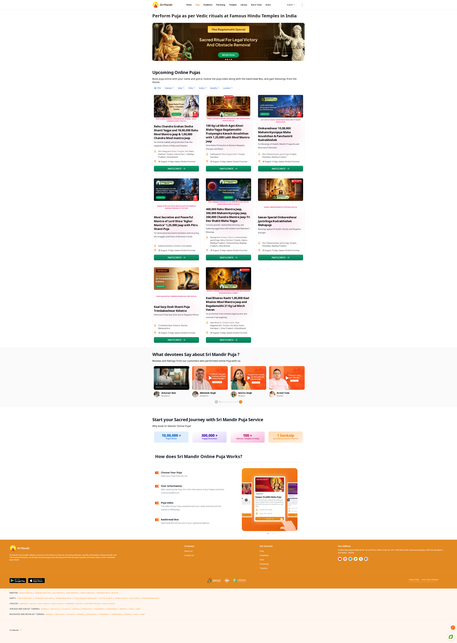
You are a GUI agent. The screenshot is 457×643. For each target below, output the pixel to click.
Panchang (220, 5)
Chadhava (207, 5)
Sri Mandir (14, 630)
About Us (188, 551)
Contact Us (189, 555)
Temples (233, 5)
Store (268, 5)
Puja (197, 5)
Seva (262, 559)
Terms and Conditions (430, 579)
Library (244, 5)
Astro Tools (256, 5)
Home (189, 5)
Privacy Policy (414, 579)
